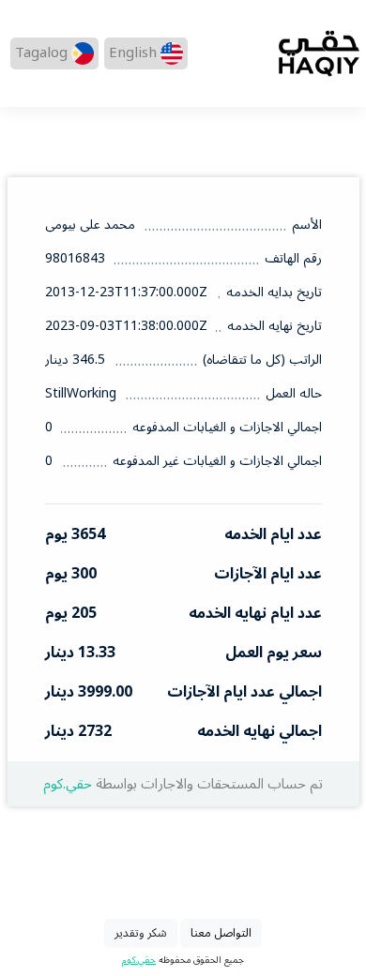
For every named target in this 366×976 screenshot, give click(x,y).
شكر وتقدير (140, 933)
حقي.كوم (67, 784)
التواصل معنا (221, 933)
